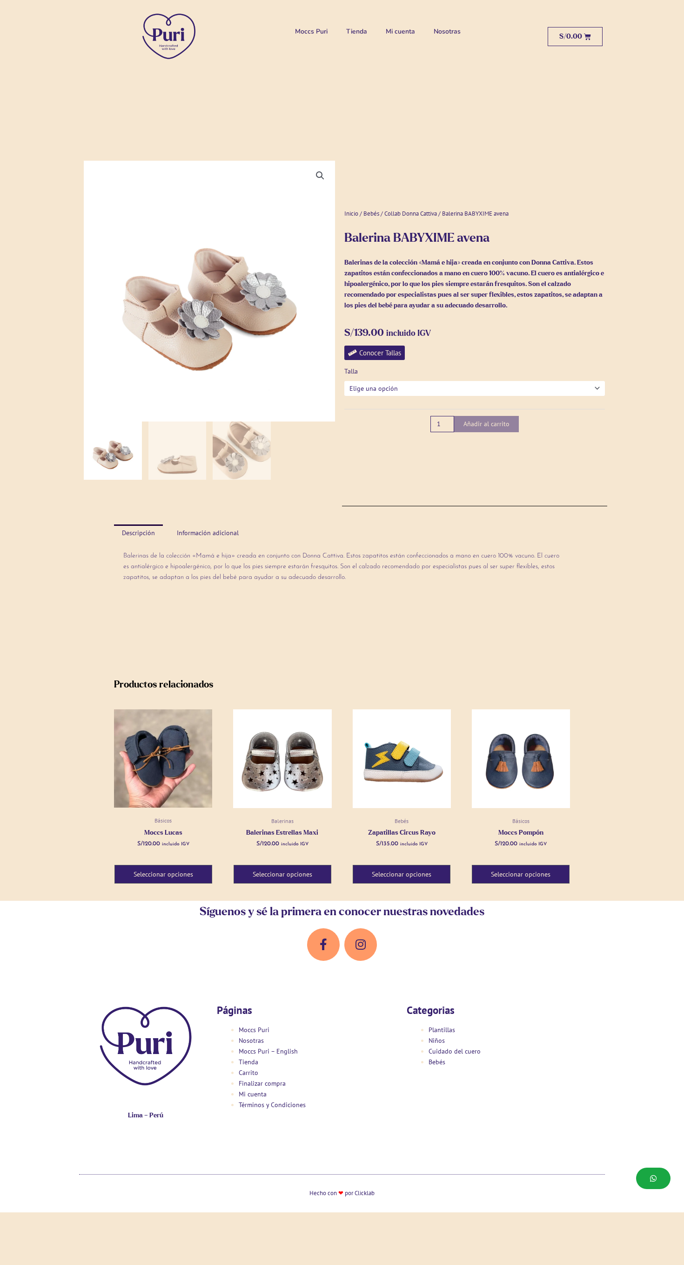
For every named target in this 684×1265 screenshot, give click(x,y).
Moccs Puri (311, 31)
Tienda (356, 31)
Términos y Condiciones (272, 1105)
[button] (320, 175)
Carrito (248, 1072)
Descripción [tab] (138, 533)
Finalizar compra (262, 1083)
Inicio (351, 214)
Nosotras (447, 31)
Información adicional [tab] (208, 533)
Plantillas (442, 1030)
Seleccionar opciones (163, 874)
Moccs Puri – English (268, 1051)
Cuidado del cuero (455, 1051)
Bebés (371, 214)
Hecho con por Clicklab (342, 1193)
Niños (437, 1040)
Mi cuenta (400, 31)
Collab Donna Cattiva (410, 214)
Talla (351, 371)
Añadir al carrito (486, 424)
